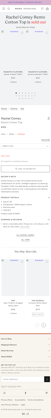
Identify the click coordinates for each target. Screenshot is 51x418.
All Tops (25, 240)
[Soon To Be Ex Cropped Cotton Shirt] (13, 277)
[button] (46, 324)
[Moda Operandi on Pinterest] (46, 393)
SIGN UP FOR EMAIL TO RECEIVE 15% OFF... (25, 2)
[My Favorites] (42, 8)
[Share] (48, 118)
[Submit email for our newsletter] (47, 379)
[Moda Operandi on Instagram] (4, 393)
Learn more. (25, 227)
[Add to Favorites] (22, 32)
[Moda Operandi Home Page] (25, 8)
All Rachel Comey (25, 235)
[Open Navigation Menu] (3, 8)
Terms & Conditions (36, 400)
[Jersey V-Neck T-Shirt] (13, 48)
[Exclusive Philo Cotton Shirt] (37, 277)
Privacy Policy (7, 400)
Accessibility (20, 400)
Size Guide (45, 140)
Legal (23, 405)
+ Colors (13, 82)
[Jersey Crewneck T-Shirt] (37, 48)
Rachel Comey (11, 118)
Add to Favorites (27, 169)
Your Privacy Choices (10, 405)
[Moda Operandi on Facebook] (25, 393)
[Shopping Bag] (47, 8)
